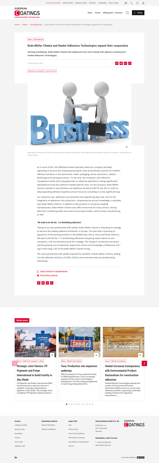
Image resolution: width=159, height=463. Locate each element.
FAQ (69, 425)
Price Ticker (113, 3)
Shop (139, 12)
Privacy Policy (73, 429)
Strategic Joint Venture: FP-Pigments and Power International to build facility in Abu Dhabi (34, 372)
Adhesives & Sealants (36, 71)
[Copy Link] (116, 63)
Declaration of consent (76, 438)
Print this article (48, 275)
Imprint (71, 446)
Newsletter (18, 433)
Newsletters (68, 3)
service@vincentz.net (103, 445)
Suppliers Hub (20, 446)
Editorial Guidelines (49, 429)
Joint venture (51, 71)
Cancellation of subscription (78, 442)
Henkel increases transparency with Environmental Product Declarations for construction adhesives (122, 372)
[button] (69, 404)
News (90, 12)
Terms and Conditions (76, 433)
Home (17, 24)
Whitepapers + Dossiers (112, 12)
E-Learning (102, 3)
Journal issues (81, 3)
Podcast (92, 3)
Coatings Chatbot (53, 3)
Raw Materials (36, 24)
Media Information (48, 425)
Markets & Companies (30, 361)
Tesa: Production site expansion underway (79, 368)
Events (97, 12)
